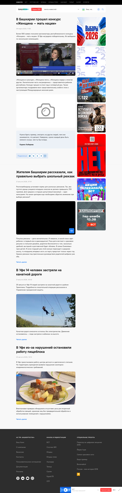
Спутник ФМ (34, 2)
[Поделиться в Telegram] (41, 156)
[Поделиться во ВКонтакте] (33, 156)
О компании (21, 447)
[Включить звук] (71, 230)
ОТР (48, 481)
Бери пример (82, 459)
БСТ (26, 2)
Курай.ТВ (86, 2)
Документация (22, 467)
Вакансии (20, 452)
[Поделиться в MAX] (29, 156)
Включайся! (81, 464)
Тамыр (71, 2)
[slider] (37, 73)
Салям (78, 2)
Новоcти (19, 2)
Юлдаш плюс (53, 2)
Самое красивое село (85, 455)
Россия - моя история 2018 (87, 469)
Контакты (20, 457)
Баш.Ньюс (20, 442)
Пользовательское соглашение (28, 462)
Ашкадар (64, 2)
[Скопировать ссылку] (45, 155)
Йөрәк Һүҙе (81, 450)
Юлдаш (43, 2)
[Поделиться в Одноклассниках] (37, 156)
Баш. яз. (89, 9)
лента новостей (50, 9)
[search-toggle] (103, 9)
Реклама (19, 471)
